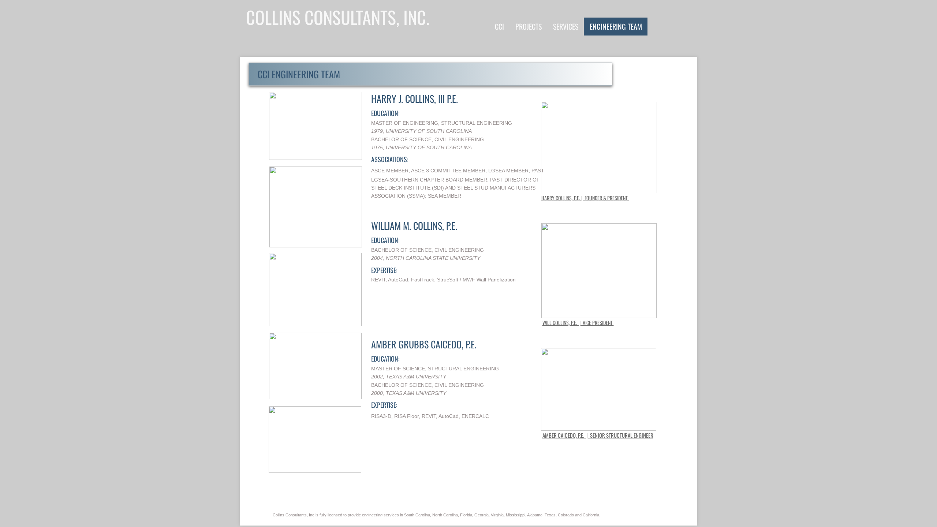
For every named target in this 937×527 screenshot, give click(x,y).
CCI (499, 26)
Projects (528, 26)
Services (565, 26)
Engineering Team (616, 26)
